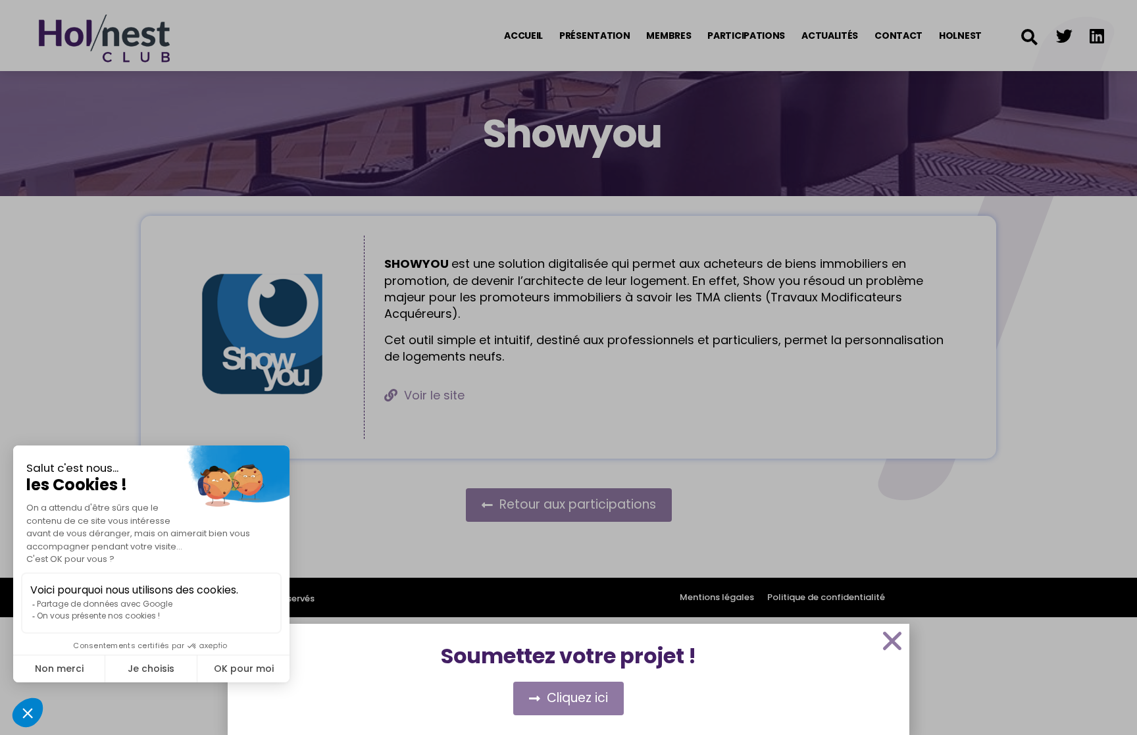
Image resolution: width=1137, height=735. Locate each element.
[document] (568, 367)
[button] (892, 641)
